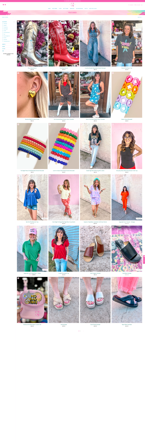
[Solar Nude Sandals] (95, 300)
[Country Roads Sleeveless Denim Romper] (95, 43)
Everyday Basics (7, 32)
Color (3, 48)
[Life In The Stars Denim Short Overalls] (95, 95)
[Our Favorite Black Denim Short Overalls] (63, 95)
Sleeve (3, 46)
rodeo (5, 37)
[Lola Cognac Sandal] (95, 249)
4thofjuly (5, 23)
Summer (5, 39)
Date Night (6, 28)
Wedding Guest (7, 41)
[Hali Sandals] (63, 300)
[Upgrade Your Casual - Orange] (127, 197)
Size (3, 50)
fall (4, 34)
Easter (5, 30)
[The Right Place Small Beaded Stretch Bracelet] (32, 146)
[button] (54, 8)
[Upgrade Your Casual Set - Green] (32, 249)
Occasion (4, 21)
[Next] (83, 331)
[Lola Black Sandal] (127, 249)
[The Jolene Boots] (32, 43)
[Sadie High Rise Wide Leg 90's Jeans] (95, 146)
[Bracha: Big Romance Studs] (32, 95)
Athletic (5, 25)
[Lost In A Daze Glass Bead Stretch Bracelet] (63, 146)
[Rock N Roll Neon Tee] (127, 43)
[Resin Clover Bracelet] (127, 95)
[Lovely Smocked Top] (63, 249)
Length (3, 44)
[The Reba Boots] (63, 43)
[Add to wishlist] (18, 22)
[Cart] (142, 5)
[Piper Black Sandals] (127, 300)
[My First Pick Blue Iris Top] (32, 197)
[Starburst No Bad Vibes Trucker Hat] (32, 300)
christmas (6, 27)
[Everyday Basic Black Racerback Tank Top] (127, 146)
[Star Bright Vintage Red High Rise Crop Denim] (63, 197)
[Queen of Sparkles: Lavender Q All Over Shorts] (95, 197)
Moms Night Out (7, 35)
